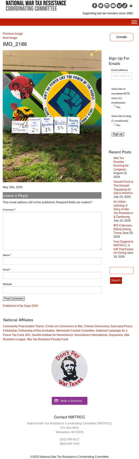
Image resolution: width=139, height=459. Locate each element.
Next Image (10, 37)
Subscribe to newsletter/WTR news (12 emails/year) (120, 95)
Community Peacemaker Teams (23, 326)
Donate (121, 37)
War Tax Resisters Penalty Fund (47, 339)
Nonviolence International (90, 334)
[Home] (36, 4)
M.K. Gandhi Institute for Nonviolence (49, 334)
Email (7, 269)
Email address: (119, 70)
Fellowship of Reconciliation (36, 330)
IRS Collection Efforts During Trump (122, 229)
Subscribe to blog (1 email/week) (121, 118)
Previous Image (13, 33)
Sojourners (116, 334)
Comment (9, 209)
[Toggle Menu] (134, 22)
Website (7, 284)
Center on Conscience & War (63, 326)
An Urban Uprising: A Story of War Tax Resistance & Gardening (123, 209)
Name (7, 255)
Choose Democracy (96, 326)
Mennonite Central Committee (75, 330)
